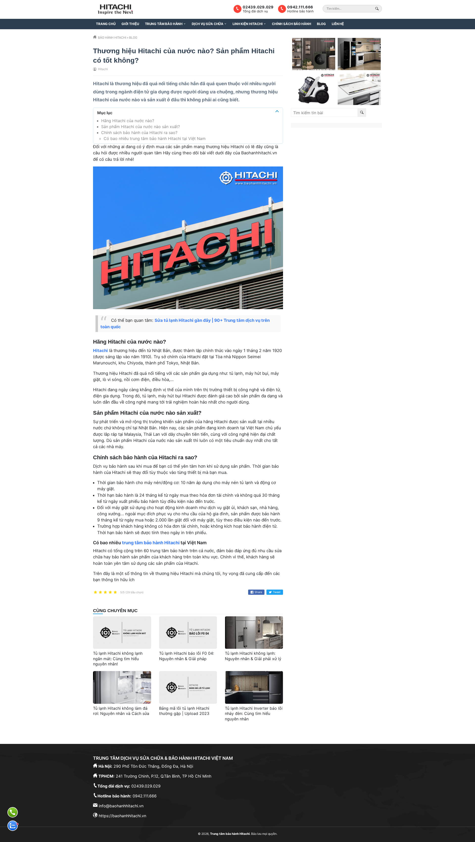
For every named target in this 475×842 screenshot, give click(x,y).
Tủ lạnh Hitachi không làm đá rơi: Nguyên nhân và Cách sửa (121, 711)
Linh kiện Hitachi (248, 24)
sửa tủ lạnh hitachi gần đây (332, 148)
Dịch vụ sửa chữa (207, 24)
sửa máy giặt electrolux (346, 160)
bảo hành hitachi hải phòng (350, 165)
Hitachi (101, 83)
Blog (321, 24)
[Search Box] (377, 8)
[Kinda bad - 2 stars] (100, 592)
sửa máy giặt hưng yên (350, 171)
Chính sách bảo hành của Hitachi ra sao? (139, 132)
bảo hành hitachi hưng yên (331, 154)
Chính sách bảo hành (291, 24)
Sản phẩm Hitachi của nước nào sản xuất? (140, 126)
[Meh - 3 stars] (105, 592)
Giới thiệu (130, 24)
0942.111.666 (300, 7)
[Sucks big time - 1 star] (95, 592)
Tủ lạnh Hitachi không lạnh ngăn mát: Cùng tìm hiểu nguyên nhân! (117, 658)
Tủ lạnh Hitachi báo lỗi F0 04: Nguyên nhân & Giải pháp (186, 656)
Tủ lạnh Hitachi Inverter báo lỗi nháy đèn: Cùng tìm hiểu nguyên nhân (254, 713)
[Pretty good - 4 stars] (110, 592)
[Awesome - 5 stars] (115, 592)
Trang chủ (106, 24)
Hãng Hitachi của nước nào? (127, 120)
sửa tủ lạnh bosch (308, 171)
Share (258, 592)
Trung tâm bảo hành (164, 24)
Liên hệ (338, 24)
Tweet (277, 592)
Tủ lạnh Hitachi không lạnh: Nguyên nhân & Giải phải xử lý (253, 656)
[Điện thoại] (12, 812)
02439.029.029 (258, 7)
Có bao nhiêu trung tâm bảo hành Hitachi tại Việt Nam (155, 138)
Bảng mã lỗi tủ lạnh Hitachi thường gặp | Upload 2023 (184, 711)
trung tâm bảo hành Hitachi (151, 542)
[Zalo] (12, 825)
